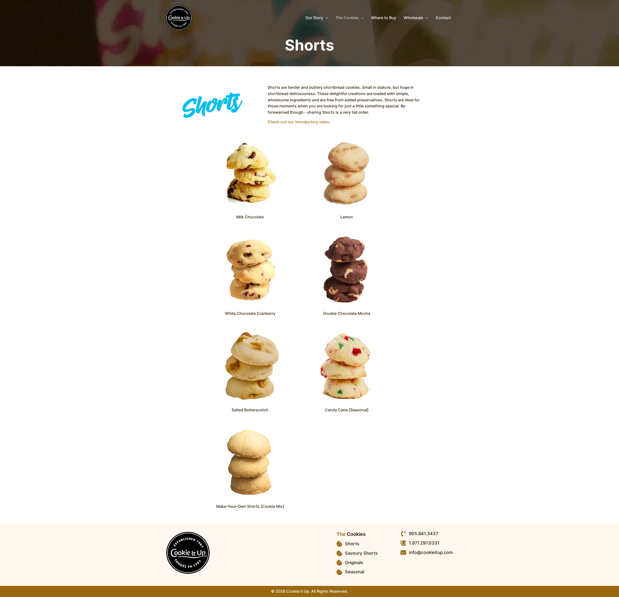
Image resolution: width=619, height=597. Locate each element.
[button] (325, 18)
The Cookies (347, 17)
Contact (443, 17)
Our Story (314, 17)
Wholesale (413, 17)
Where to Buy (383, 17)
